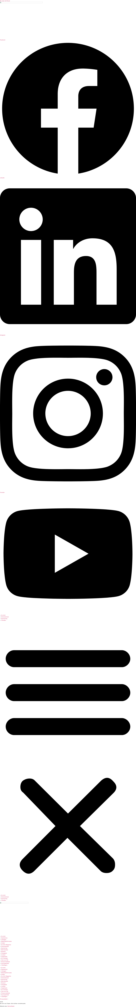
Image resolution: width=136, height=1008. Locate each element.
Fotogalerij (4, 953)
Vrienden (3, 620)
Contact (3, 955)
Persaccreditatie (5, 961)
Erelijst (3, 943)
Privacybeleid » (4, 999)
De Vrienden (4, 958)
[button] (68, 758)
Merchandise (4, 950)
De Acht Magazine (6, 944)
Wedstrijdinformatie (6, 941)
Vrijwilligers (4, 965)
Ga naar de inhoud (5, 1)
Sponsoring (4, 618)
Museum (3, 951)
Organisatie (4, 956)
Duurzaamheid (5, 963)
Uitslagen (3, 939)
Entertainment (5, 617)
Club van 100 (4, 960)
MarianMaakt (11, 1006)
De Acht (3, 615)
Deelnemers (4, 938)
